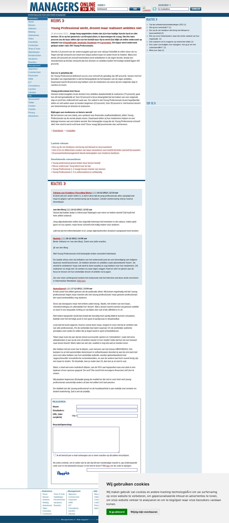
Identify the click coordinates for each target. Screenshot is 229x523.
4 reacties (70, 130)
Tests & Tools (34, 49)
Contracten (33, 45)
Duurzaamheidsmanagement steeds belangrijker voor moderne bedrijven (85, 153)
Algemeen (33, 69)
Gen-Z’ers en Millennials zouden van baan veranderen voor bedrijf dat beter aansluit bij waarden (96, 150)
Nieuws (31, 25)
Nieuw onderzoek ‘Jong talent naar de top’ (71, 166)
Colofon (32, 109)
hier (108, 466)
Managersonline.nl (68, 519)
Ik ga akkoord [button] (117, 511)
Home (31, 22)
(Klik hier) (81, 281)
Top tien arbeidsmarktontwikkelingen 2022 (166, 25)
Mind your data (155, 50)
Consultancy (34, 86)
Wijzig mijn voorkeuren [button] (144, 511)
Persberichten (34, 55)
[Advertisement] (173, 77)
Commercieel (34, 72)
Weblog (31, 32)
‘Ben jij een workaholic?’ (158, 27)
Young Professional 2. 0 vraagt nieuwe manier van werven (78, 169)
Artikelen (32, 28)
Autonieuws (33, 35)
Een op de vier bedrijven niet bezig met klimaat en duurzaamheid (82, 147)
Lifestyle (32, 92)
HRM (30, 79)
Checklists (33, 42)
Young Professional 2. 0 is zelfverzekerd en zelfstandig (77, 172)
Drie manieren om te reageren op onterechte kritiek (170, 42)
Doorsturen (58, 130)
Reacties (32, 62)
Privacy (31, 112)
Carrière (32, 89)
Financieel (33, 75)
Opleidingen (34, 52)
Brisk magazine (83, 519)
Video (31, 38)
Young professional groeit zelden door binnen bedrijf (76, 163)
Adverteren (33, 116)
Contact (31, 106)
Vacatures (32, 59)
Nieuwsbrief (33, 99)
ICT (30, 82)
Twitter (31, 102)
